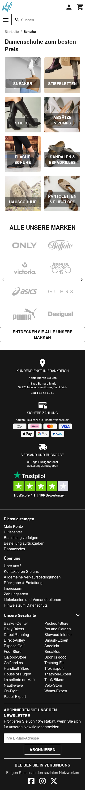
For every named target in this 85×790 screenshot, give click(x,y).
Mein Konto (13, 526)
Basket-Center (16, 623)
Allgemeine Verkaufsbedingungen (32, 577)
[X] (54, 781)
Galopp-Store (15, 657)
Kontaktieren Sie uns (43, 378)
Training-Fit (54, 662)
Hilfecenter (13, 532)
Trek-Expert (54, 668)
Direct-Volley (14, 640)
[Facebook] (31, 781)
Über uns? (12, 565)
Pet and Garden (57, 629)
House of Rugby (17, 674)
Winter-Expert (55, 691)
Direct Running (16, 634)
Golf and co (13, 662)
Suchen (27, 20)
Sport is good (55, 657)
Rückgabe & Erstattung (23, 582)
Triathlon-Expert (57, 674)
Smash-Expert (56, 640)
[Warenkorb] (80, 7)
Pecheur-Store (56, 623)
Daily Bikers (14, 629)
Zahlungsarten (16, 594)
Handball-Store (16, 668)
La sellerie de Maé (19, 679)
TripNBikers (54, 679)
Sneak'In (51, 645)
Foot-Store (12, 651)
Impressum (13, 588)
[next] (81, 280)
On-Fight (11, 691)
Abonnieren (42, 749)
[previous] (3, 280)
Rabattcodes (14, 548)
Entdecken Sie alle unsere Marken (42, 334)
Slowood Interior (58, 634)
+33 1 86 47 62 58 (42, 393)
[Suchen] (17, 19)
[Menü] (5, 20)
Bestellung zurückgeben (42, 465)
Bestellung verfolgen (21, 537)
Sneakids (52, 651)
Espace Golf (14, 645)
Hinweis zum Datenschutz (25, 605)
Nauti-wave (13, 685)
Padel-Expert (15, 696)
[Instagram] (42, 781)
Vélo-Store (53, 685)
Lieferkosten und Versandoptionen (32, 599)
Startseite (12, 31)
